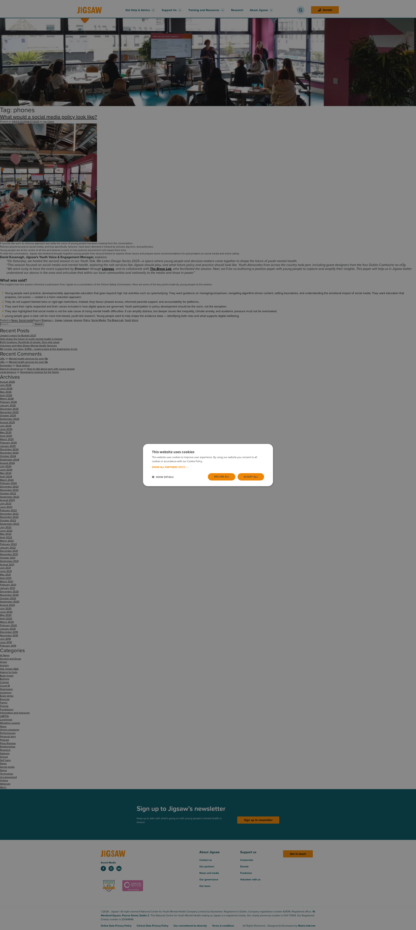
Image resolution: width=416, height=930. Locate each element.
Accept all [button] (251, 476)
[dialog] (208, 465)
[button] (208, 467)
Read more (209, 461)
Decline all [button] (221, 476)
